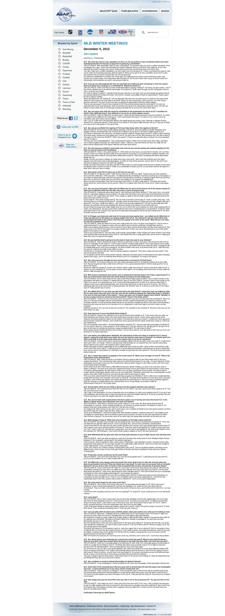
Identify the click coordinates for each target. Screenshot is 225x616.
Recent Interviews (111, 606)
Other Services (108, 609)
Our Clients (96, 609)
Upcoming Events (138, 606)
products (165, 11)
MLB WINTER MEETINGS (106, 43)
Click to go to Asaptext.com (64, 136)
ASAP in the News (121, 609)
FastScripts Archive (95, 606)
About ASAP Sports (77, 606)
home (154, 2)
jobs (159, 2)
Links (154, 609)
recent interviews (149, 11)
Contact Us (151, 606)
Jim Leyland (91, 54)
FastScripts (73, 609)
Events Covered (85, 609)
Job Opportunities (144, 609)
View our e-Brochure (71, 145)
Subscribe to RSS (70, 127)
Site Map (133, 609)
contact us (166, 2)
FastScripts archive (129, 11)
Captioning (124, 606)
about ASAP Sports (108, 11)
